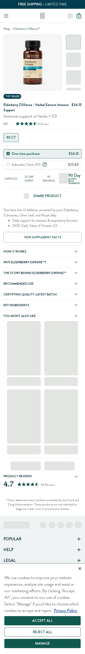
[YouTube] (78, 525)
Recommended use (18, 283)
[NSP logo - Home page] (42, 15)
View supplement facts (42, 237)
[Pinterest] (69, 525)
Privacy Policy (65, 610)
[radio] (8, 153)
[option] (73, 42)
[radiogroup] (42, 137)
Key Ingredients (16, 305)
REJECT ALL (42, 632)
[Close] (80, 568)
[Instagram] (51, 525)
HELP (8, 550)
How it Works (14, 251)
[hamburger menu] (6, 15)
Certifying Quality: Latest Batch (30, 294)
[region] (42, 608)
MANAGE (42, 643)
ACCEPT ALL (42, 620)
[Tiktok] (60, 525)
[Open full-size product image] (32, 62)
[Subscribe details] (44, 164)
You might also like (19, 316)
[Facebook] (43, 525)
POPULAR (12, 539)
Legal (9, 560)
